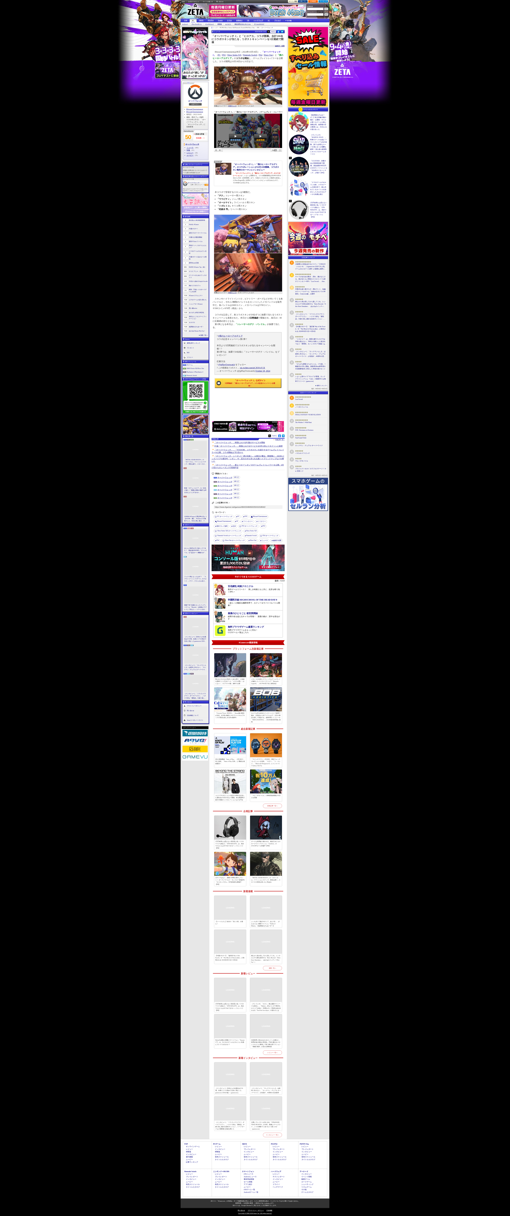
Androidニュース (250, 1177)
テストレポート (279, 1177)
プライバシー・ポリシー (256, 1210)
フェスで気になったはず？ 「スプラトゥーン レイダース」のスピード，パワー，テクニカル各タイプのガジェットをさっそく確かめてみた (195, 579)
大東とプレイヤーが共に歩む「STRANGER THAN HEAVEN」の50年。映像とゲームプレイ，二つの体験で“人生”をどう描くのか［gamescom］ (266, 1125)
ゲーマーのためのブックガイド (198, 276)
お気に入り (303, 1)
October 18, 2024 (262, 371)
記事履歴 (313, 1)
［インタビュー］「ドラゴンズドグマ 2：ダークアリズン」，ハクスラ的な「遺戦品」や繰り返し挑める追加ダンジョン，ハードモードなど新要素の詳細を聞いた (195, 696)
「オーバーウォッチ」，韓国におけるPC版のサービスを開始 (239, 443)
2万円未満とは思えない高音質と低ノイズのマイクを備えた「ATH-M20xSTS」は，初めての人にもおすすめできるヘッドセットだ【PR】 (229, 845)
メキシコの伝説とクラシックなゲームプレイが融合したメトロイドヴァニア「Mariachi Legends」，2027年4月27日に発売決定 (265, 681)
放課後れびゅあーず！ (196, 326)
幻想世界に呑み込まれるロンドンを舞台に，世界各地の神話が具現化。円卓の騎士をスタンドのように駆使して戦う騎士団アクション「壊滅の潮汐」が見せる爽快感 (265, 1043)
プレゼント (190, 347)
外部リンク (232, 106)
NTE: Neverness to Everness (304, 430)
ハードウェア (258, 20)
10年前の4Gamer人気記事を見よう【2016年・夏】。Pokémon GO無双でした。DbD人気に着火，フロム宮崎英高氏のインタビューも (195, 519)
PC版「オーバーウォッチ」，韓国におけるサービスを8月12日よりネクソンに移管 (248, 446)
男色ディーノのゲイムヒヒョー (198, 246)
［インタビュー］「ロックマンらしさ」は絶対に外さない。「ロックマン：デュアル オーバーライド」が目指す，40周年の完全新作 (195, 667)
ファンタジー (248, 521)
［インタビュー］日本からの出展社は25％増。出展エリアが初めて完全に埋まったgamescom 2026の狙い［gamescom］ (195, 639)
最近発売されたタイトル (243, 24)
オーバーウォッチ (195, 101)
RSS (183, 1)
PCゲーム (190, 365)
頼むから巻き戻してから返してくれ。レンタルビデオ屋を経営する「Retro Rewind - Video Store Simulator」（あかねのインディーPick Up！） (265, 959)
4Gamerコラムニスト (196, 295)
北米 (234, 526)
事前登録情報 (249, 1179)
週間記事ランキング (193, 343)
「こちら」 (266, 1203)
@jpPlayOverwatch (226, 364)
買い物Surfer (193, 308)
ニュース (190, 148)
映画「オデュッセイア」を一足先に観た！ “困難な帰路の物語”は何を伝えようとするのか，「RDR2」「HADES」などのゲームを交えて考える (195, 490)
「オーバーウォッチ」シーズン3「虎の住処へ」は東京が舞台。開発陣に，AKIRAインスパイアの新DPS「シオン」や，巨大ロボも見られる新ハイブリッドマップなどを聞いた (248, 458)
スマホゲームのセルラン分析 (198, 252)
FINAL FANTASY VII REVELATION (308, 415)
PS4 (260, 55)
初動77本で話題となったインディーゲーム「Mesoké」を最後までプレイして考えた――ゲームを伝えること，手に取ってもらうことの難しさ (195, 607)
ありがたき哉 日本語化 (196, 312)
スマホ (229, 20)
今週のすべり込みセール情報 (198, 258)
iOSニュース (248, 1174)
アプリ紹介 (248, 1184)
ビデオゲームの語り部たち (198, 300)
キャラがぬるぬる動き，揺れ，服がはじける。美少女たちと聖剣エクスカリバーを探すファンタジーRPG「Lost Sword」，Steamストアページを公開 (310, 279)
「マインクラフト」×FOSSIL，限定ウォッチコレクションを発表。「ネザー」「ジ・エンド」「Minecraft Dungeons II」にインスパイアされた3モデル (265, 762)
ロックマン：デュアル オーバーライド (309, 445)
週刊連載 (189, 1157)
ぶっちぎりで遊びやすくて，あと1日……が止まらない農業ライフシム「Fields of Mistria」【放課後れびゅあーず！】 (265, 924)
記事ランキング (192, 1162)
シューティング (307, 1184)
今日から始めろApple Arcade (198, 281)
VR (248, 20)
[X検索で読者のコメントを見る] (268, 31)
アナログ (277, 20)
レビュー (185, 24)
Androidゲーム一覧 (251, 1192)
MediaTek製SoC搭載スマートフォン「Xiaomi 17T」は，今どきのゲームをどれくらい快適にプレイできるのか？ (230, 1042)
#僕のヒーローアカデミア (230, 336)
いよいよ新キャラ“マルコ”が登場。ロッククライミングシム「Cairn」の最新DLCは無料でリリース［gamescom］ (310, 379)
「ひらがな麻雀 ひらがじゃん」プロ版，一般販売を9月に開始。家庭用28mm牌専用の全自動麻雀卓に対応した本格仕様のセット (310, 366)
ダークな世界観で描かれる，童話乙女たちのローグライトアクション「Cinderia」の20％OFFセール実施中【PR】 (265, 844)
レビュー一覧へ (272, 1052)
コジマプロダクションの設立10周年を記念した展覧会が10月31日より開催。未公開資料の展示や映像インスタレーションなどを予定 (230, 798)
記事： (194, 184)
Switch (220, 20)
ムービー (228, 24)
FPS (246, 516)
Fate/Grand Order (300, 438)
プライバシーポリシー (194, 706)
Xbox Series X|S (234, 55)
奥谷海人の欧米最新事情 (197, 220)
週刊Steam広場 (194, 263)
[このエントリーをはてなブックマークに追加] (282, 32)
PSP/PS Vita (304, 1144)
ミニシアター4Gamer (196, 304)
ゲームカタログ (259, 24)
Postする (273, 31)
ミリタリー (262, 521)
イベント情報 (306, 1177)
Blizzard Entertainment (194, 109)
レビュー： (200, 184)
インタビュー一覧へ (272, 1135)
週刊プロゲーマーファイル (198, 233)
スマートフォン (248, 1171)
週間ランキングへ (322, 385)
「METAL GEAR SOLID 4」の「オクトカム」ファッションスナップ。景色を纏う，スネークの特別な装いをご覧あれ (195, 462)
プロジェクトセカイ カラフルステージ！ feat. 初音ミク (310, 470)
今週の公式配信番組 (195, 237)
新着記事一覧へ (272, 806)
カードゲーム (306, 1182)
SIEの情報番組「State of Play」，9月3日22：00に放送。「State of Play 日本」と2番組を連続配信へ (230, 761)
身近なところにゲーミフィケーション (198, 318)
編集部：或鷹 (280, 46)
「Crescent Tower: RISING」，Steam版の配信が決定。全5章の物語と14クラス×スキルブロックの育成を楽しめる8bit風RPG (230, 715)
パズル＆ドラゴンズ (302, 453)
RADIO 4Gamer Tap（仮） (197, 267)
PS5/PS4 (211, 20)
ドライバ (190, 357)
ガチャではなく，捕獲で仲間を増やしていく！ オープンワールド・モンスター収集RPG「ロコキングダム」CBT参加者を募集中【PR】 (230, 881)
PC (193, 21)
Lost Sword (299, 399)
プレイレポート (197, 24)
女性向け (239, 20)
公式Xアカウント (193, 1)
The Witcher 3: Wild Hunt (303, 422)
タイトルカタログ (222, 1159)
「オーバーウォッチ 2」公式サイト (250, 383)
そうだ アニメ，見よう (196, 271)
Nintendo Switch (192, 375)
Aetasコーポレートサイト (195, 720)
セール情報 (248, 1182)
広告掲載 (269, 1210)
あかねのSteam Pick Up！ (197, 331)
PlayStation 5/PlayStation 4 (195, 372)
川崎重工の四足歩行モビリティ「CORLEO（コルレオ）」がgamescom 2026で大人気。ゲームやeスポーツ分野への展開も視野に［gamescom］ (310, 266)
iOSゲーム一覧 (249, 1190)
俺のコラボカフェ (195, 285)
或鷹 (277, 540)
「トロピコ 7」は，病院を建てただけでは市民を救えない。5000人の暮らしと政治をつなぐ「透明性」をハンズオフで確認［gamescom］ (310, 341)
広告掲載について (193, 715)
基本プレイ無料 (222, 526)
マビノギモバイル (301, 461)
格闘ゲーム (305, 1179)
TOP (185, 20)
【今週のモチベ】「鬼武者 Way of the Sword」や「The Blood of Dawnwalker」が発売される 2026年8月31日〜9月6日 (229, 958)
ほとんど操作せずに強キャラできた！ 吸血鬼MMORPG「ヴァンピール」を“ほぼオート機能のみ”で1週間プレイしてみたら (195, 550)
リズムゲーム (306, 1187)
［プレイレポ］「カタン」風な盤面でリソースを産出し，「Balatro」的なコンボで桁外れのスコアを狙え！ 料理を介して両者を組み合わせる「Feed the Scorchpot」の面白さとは (266, 1007)
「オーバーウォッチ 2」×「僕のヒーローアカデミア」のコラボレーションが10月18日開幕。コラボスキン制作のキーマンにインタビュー (256, 167)
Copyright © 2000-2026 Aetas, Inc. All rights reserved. (255, 1213)
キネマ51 (192, 322)
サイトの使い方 (208, 1)
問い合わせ (220, 1)
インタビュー (209, 24)
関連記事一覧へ (280, 439)
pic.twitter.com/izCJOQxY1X (252, 368)
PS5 (224, 55)
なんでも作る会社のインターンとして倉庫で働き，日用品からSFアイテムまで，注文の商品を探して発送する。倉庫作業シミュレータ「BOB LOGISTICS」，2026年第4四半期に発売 (266, 717)
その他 (304, 1190)
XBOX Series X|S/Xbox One (195, 368)
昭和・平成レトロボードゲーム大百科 (198, 291)
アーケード (304, 1171)
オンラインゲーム (193, 1146)
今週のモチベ (193, 228)
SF (237, 521)
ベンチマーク (278, 1187)
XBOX (201, 20)
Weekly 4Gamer (194, 224)
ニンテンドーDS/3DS (221, 1171)
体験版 (219, 24)
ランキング (323, 1)
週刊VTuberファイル (196, 241)
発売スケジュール (222, 1157)
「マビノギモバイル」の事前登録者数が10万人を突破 (265, 796)
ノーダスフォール (301, 407)
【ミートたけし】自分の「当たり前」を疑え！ (229, 923)
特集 (188, 150)
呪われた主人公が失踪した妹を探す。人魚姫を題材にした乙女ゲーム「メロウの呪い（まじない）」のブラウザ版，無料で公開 (230, 681)
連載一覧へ (204, 335)
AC (269, 20)
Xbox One (268, 55)
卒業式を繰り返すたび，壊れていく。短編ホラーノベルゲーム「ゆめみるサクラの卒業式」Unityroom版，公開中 (310, 291)
